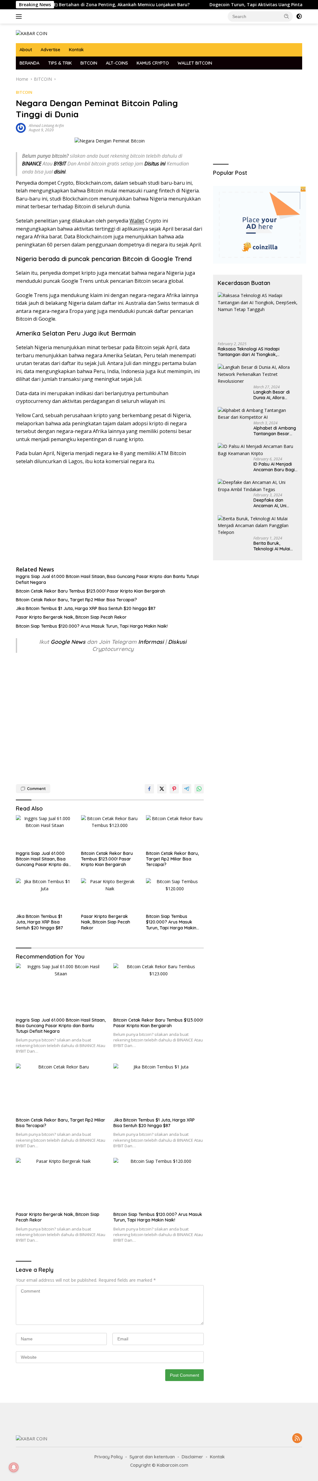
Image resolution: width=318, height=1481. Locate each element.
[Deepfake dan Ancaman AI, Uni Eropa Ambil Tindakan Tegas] (258, 486)
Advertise (50, 49)
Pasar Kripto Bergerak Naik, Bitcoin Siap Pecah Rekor (71, 617)
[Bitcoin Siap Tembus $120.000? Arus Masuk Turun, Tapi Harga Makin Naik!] (175, 894)
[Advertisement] (110, 515)
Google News (69, 641)
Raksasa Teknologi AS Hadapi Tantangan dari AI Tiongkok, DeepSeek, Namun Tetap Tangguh (253, 351)
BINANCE (31, 163)
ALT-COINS (117, 63)
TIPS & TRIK (60, 63)
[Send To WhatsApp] (199, 788)
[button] (286, 16)
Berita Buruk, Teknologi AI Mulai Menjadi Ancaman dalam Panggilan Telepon (271, 546)
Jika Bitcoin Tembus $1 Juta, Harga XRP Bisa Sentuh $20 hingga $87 (86, 608)
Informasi (151, 641)
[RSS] (297, 1438)
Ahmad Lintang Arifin (46, 125)
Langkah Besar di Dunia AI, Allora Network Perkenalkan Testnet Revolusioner (274, 394)
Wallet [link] (136, 220)
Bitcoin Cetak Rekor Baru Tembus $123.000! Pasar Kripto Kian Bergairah (90, 591)
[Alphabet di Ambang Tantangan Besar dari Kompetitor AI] (258, 414)
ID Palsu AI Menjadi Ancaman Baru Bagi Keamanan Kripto (274, 466)
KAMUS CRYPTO (153, 63)
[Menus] (20, 16)
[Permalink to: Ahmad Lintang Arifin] (21, 127)
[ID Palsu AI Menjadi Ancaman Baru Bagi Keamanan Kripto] (258, 450)
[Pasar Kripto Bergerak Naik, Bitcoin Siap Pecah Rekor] (110, 894)
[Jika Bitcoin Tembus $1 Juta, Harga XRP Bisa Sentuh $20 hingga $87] (45, 894)
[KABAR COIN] (31, 33)
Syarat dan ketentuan (152, 1457)
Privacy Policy (108, 1457)
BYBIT (60, 163)
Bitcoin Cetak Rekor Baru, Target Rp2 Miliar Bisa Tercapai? (76, 600)
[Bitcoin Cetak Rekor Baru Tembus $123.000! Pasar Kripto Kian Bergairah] (110, 831)
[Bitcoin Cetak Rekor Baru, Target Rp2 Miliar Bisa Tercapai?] (175, 831)
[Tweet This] (161, 788)
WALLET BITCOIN (195, 63)
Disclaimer (192, 1457)
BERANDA (29, 63)
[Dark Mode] (299, 16)
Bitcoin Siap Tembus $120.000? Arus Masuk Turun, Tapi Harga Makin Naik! (92, 626)
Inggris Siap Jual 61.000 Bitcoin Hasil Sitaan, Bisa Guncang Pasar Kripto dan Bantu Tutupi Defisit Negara (107, 579)
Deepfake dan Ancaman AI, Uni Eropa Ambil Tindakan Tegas (270, 502)
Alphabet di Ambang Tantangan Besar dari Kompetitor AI (274, 430)
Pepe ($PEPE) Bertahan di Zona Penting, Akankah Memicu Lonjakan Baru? (86, 4)
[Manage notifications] (14, 1467)
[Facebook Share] (149, 788)
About (26, 49)
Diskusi (177, 641)
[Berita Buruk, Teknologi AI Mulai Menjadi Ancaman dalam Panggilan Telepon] (258, 525)
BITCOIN (88, 63)
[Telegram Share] (186, 788)
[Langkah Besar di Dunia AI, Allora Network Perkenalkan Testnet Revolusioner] (258, 374)
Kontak (76, 49)
